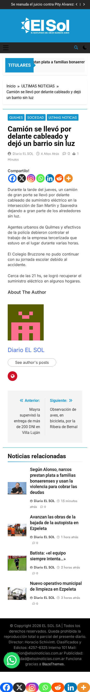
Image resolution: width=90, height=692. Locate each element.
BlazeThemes (53, 664)
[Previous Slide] (76, 4)
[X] (22, 178)
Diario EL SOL (23, 153)
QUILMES (16, 117)
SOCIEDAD (35, 117)
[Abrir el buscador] (76, 47)
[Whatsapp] (40, 178)
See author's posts (32, 362)
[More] (68, 178)
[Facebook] (12, 178)
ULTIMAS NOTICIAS (62, 117)
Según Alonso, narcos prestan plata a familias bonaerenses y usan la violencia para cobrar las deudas (53, 481)
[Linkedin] (50, 178)
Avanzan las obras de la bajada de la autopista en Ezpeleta (54, 523)
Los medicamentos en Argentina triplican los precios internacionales (41, 5)
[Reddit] (59, 178)
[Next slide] (84, 4)
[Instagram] (31, 178)
